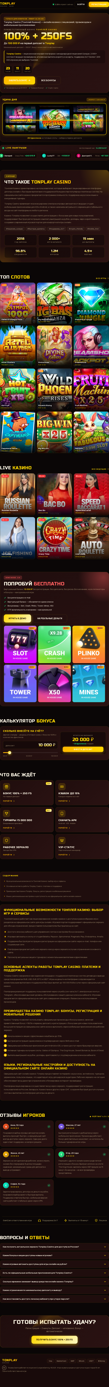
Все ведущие (99, 469)
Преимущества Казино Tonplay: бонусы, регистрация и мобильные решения (38, 891)
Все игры (101, 278)
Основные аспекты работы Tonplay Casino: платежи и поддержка (34, 886)
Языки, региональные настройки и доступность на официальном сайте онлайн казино (43, 896)
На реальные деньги (49, 618)
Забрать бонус (18, 80)
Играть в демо (17, 618)
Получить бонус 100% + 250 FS (54, 1339)
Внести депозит (83, 749)
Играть (41, 1379)
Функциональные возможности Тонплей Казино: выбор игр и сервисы (36, 881)
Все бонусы (48, 80)
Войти (81, 4)
